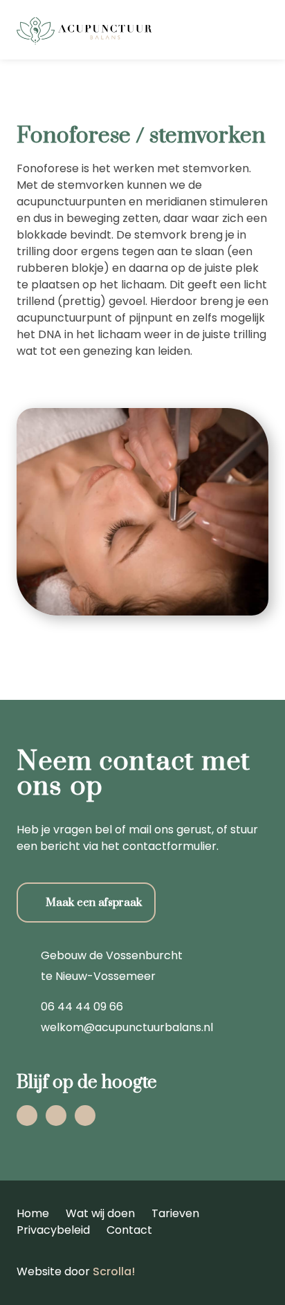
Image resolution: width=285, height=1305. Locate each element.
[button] (266, 29)
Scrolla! (114, 1271)
